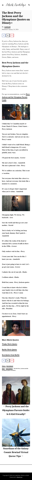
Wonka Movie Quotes (9, 344)
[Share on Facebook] (4, 35)
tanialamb (7, 27)
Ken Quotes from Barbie (10, 355)
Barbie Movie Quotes (9, 349)
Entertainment (9, 366)
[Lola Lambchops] (15, 5)
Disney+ (4, 366)
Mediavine (19, 477)
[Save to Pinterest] (12, 35)
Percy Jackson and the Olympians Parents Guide (16, 97)
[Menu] (2, 5)
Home (3, 368)
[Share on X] (8, 35)
